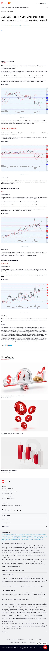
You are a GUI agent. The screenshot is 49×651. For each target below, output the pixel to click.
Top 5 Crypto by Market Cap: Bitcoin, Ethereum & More (12, 433)
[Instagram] (7, 345)
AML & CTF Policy (21, 639)
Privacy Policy (24, 642)
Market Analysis (9, 11)
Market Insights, (19, 25)
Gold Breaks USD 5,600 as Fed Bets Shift (9, 470)
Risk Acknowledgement (14, 642)
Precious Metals (26, 25)
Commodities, (10, 25)
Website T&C (32, 642)
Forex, (14, 25)
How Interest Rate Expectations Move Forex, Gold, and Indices (13, 396)
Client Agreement (11, 639)
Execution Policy (30, 639)
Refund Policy (39, 639)
